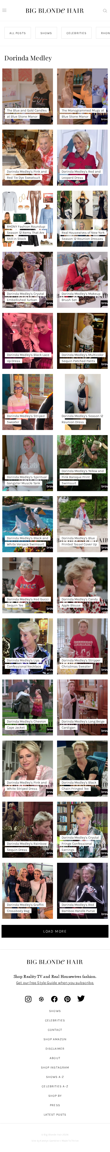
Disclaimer (55, 1048)
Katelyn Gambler (49, 1140)
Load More (55, 931)
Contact (55, 1030)
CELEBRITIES (76, 33)
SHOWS (46, 33)
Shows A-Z (55, 1077)
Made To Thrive (70, 1140)
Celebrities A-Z (55, 1086)
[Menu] (4, 10)
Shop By (55, 1096)
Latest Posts (55, 1114)
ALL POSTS (17, 33)
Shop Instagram (55, 1067)
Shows (55, 1011)
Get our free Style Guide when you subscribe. (55, 982)
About (55, 1058)
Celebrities (55, 1020)
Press (55, 1105)
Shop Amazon (55, 1039)
